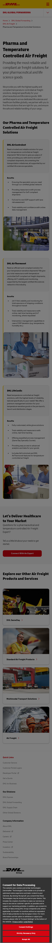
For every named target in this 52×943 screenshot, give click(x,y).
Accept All (26, 939)
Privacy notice (17, 922)
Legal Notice (28, 922)
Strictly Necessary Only (26, 933)
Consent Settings (26, 927)
